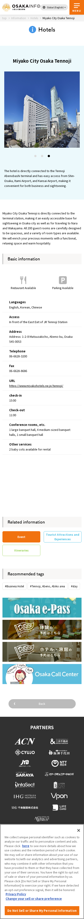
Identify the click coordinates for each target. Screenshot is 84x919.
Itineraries (21, 550)
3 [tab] (49, 157)
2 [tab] (42, 157)
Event (21, 537)
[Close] (79, 830)
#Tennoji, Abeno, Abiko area (47, 586)
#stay (74, 586)
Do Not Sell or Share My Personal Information (42, 910)
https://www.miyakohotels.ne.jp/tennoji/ (36, 386)
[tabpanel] (42, 109)
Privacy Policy (16, 894)
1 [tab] (35, 157)
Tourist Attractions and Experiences (62, 537)
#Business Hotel (14, 586)
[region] (42, 871)
